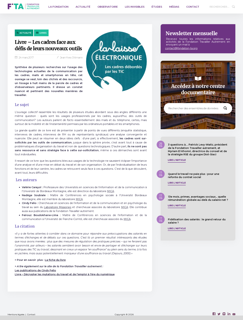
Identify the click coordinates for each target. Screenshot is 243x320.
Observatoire (107, 6)
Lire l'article (177, 160)
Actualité (83, 6)
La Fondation (58, 6)
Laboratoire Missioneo (57, 207)
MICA (110, 191)
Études (157, 6)
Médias (174, 6)
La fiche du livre (55, 260)
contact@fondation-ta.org (181, 48)
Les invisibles (134, 6)
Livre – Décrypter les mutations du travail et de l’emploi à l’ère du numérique (65, 274)
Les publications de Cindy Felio (35, 270)
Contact (192, 6)
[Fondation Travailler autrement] (23, 7)
